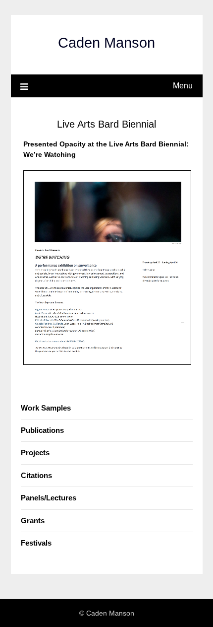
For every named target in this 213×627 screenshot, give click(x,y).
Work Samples (46, 408)
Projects (35, 452)
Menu (183, 85)
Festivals (36, 543)
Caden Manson (106, 43)
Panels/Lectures (48, 497)
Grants (33, 520)
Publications (42, 430)
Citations (36, 475)
